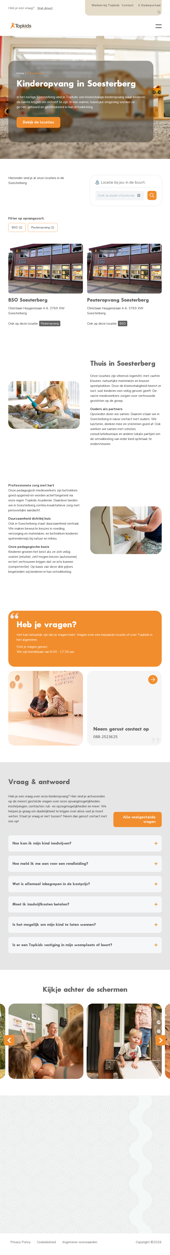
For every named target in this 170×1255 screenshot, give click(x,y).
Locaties (57, 1156)
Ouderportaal (151, 5)
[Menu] (155, 26)
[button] (9, 1040)
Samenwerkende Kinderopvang (59, 1201)
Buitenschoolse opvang (62, 1149)
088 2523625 (107, 1137)
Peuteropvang (50, 323)
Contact (128, 5)
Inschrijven (58, 1166)
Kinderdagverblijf (63, 1137)
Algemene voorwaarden (79, 1242)
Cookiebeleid (46, 1242)
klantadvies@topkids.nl (113, 1146)
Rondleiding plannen (65, 1161)
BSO (123, 323)
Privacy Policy (20, 1242)
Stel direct (45, 8)
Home (20, 73)
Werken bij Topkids (105, 5)
